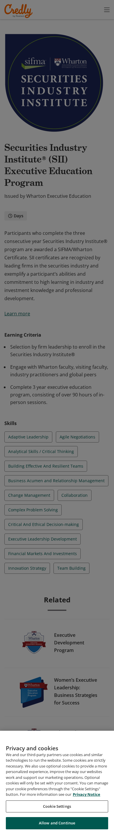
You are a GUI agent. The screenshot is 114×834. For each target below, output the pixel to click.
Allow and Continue (57, 823)
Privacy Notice (86, 794)
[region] (57, 782)
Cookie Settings (57, 806)
